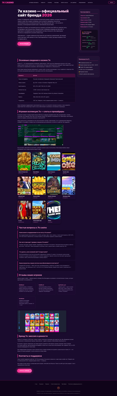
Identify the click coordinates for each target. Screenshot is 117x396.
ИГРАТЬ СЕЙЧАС (24, 370)
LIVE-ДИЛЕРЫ (73, 2)
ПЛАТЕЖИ (56, 2)
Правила (47, 384)
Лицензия (41, 384)
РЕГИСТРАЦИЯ (24, 43)
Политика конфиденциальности (75, 384)
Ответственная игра (55, 384)
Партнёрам (64, 384)
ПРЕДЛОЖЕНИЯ (82, 2)
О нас (36, 384)
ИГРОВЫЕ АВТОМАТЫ (33, 2)
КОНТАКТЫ (90, 2)
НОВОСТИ (43, 2)
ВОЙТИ (111, 2)
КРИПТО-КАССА (64, 2)
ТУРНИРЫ (50, 2)
